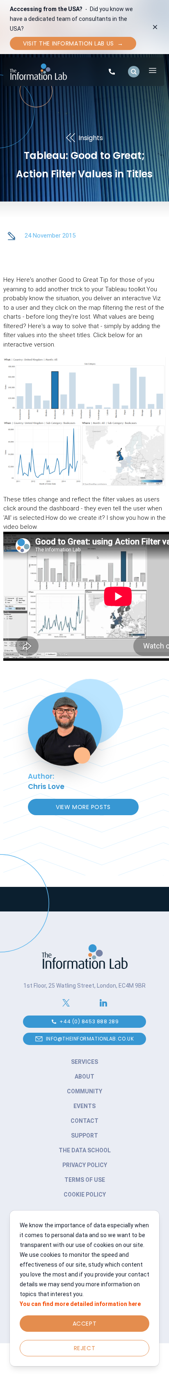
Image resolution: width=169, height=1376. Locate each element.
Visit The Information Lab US (73, 43)
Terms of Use (84, 1180)
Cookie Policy (85, 1194)
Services (84, 1062)
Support (84, 1135)
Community (84, 1091)
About (84, 1076)
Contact (84, 1121)
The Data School (85, 1150)
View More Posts (83, 807)
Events (84, 1106)
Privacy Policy (84, 1165)
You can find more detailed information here (80, 1304)
